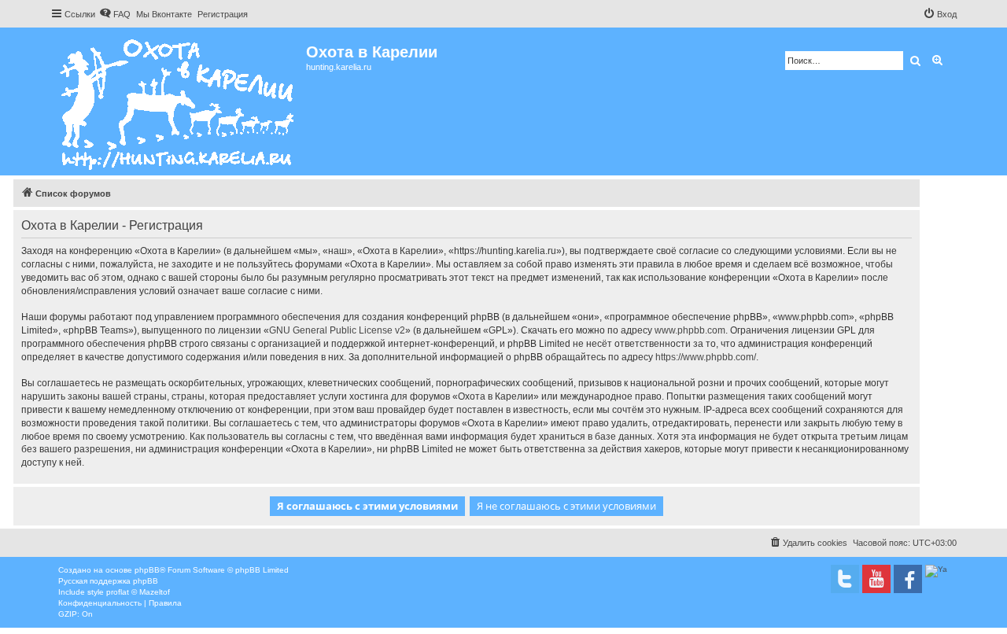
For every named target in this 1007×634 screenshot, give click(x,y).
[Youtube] (876, 579)
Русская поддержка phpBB (108, 581)
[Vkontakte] (845, 579)
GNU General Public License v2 (337, 330)
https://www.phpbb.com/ (705, 357)
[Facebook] (908, 579)
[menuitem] (115, 14)
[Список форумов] (178, 101)
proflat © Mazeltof (138, 592)
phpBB (147, 570)
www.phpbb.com (690, 330)
